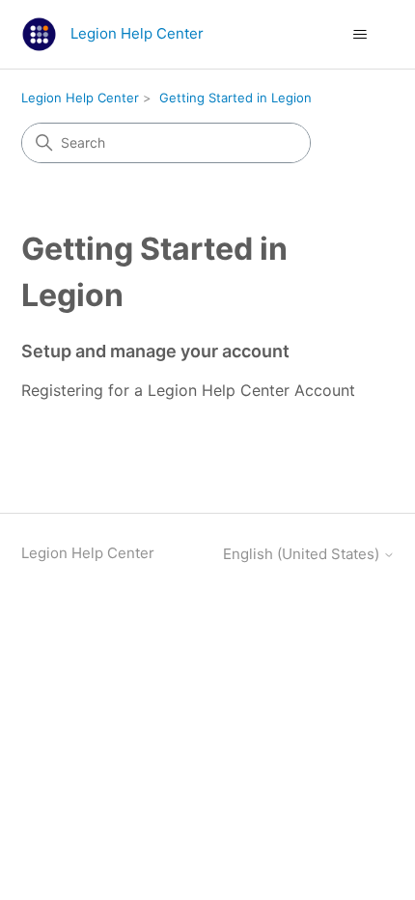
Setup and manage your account (155, 351)
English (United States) (303, 554)
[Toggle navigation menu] (360, 34)
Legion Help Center (80, 97)
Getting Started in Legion (235, 97)
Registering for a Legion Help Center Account (188, 390)
